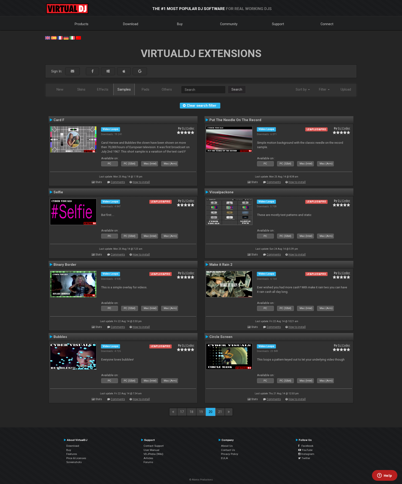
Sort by (302, 89)
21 (220, 412)
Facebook (306, 445)
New (60, 89)
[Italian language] (72, 37)
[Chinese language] (78, 37)
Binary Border (65, 264)
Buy (180, 24)
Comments (118, 182)
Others (167, 89)
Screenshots (74, 462)
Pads (145, 89)
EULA (224, 458)
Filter (323, 89)
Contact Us (228, 450)
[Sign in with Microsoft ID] (108, 71)
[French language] (60, 37)
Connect (327, 24)
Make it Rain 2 (220, 264)
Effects (102, 89)
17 (182, 412)
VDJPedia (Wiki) (153, 454)
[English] (47, 37)
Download (130, 24)
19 (201, 412)
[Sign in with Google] (140, 71)
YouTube (306, 450)
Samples (124, 89)
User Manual (151, 450)
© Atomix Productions (201, 479)
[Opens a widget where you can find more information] (384, 476)
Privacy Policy (229, 454)
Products (81, 24)
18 (191, 412)
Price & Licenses (76, 458)
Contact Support (154, 445)
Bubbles (60, 337)
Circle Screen (220, 337)
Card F (59, 120)
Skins (81, 89)
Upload (346, 89)
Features (71, 454)
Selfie (58, 192)
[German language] (66, 37)
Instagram (307, 454)
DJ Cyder (188, 128)
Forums (148, 462)
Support (278, 24)
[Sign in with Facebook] (92, 71)
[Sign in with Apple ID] (124, 71)
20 (210, 412)
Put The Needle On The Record (235, 120)
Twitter (305, 458)
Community (229, 24)
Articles (148, 458)
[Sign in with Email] (72, 71)
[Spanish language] (53, 37)
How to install (141, 182)
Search (236, 89)
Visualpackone (221, 192)
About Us (227, 445)
